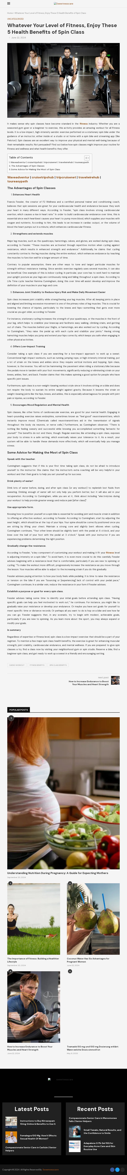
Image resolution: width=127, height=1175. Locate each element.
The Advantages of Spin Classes (27, 165)
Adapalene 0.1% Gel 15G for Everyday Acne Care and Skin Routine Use (99, 1146)
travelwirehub (88, 177)
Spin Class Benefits (58, 665)
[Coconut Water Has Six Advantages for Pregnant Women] (93, 919)
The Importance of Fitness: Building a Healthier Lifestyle (33, 960)
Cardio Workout (16, 665)
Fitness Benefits (37, 665)
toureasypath (17, 181)
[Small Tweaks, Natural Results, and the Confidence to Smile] (75, 1131)
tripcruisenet (66, 177)
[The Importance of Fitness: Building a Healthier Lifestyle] (33, 919)
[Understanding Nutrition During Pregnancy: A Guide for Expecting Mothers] (63, 793)
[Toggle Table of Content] (85, 158)
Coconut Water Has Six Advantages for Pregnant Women (88, 960)
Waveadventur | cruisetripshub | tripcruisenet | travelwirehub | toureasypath (50, 162)
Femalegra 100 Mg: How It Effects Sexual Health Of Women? (38, 1137)
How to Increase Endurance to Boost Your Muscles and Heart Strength (30, 1048)
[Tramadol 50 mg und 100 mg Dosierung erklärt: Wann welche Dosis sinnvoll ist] (93, 1007)
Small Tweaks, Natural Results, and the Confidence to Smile (102, 1131)
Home (10, 13)
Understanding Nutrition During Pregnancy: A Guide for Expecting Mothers (57, 873)
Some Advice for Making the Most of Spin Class (35, 169)
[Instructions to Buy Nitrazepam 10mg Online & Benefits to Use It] (11, 1122)
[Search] (118, 3)
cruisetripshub (43, 177)
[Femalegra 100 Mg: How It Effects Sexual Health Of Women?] (11, 1137)
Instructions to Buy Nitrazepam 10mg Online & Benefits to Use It (38, 1122)
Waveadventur (18, 177)
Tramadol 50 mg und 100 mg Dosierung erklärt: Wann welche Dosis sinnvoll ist (93, 1048)
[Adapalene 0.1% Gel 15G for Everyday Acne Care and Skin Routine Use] (75, 1146)
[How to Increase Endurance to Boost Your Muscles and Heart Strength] (33, 1007)
